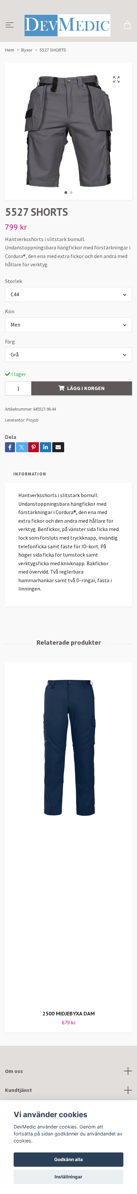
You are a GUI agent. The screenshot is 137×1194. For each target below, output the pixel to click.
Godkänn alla (68, 1159)
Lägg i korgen (86, 402)
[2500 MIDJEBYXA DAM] (68, 848)
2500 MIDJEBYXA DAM (69, 1028)
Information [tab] (29, 488)
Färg (10, 356)
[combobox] (68, 309)
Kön (9, 326)
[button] (66, 207)
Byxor (27, 65)
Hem (9, 65)
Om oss (14, 1085)
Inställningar (68, 1176)
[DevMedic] (77, 28)
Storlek (13, 295)
